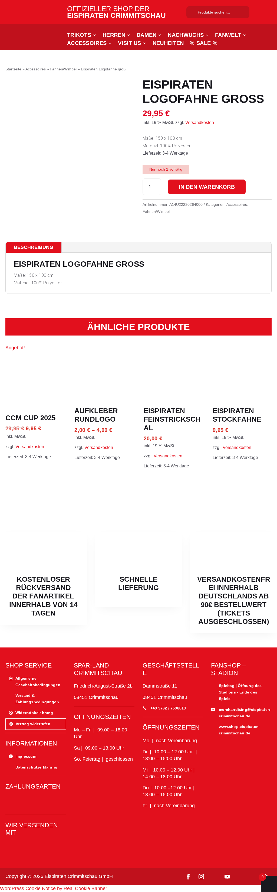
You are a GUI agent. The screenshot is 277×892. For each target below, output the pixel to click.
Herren (114, 35)
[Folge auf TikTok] (214, 876)
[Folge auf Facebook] (188, 876)
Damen (147, 35)
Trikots (79, 35)
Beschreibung (33, 247)
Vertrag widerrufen (33, 724)
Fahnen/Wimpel (63, 69)
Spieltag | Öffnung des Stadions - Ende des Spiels (240, 692)
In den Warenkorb (207, 187)
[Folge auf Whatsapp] (240, 876)
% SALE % (203, 43)
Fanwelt (228, 35)
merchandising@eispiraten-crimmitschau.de (245, 712)
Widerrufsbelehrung (34, 713)
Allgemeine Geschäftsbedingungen (37, 681)
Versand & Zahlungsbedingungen (37, 698)
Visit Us (129, 43)
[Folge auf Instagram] (201, 876)
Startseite (13, 69)
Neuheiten (168, 43)
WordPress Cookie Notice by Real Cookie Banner (53, 888)
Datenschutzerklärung (36, 767)
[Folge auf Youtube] (227, 876)
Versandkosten (199, 122)
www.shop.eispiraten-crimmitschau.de (239, 729)
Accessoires (87, 43)
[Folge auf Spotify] (253, 876)
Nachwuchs (186, 35)
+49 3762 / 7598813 (168, 708)
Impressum (25, 756)
